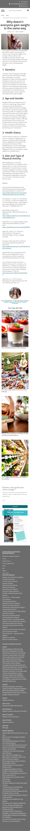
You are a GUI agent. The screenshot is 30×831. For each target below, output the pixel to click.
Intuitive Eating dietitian (9, 609)
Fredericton (10, 711)
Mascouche (15, 657)
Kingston (11, 689)
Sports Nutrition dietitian (10, 631)
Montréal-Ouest (13, 661)
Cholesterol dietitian (8, 579)
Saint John (24, 711)
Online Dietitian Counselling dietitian (13, 619)
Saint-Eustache (14, 669)
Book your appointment (15, 10)
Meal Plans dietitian (8, 613)
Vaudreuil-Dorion (16, 679)
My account (24, 6)
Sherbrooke (13, 677)
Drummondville (20, 653)
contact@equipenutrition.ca (19, 4)
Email (3, 500)
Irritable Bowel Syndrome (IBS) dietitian (14, 611)
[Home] (2, 10)
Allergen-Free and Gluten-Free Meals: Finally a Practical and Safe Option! (15, 434)
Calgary (4, 700)
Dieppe (4, 711)
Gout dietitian (6, 599)
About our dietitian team (8, 563)
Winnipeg (5, 728)
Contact (4, 558)
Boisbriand (11, 649)
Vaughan (5, 695)
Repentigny (5, 665)
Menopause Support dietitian (11, 615)
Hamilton (5, 689)
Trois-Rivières (6, 679)
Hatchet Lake (18, 706)
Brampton (5, 687)
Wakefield (5, 681)
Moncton (17, 711)
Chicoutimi (20, 651)
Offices (4, 566)
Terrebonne (21, 677)
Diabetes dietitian (7, 583)
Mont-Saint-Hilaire (16, 659)
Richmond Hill (11, 693)
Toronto (18, 693)
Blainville (5, 649)
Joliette (15, 655)
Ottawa (4, 693)
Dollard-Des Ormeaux (9, 653)
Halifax (12, 706)
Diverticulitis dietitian (8, 587)
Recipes (4, 570)
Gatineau (5, 655)
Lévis (23, 655)
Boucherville (19, 649)
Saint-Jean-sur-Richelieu (16, 671)
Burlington (12, 687)
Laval (19, 655)
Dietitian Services (6, 561)
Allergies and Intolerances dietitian (12, 577)
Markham (17, 689)
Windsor (16, 695)
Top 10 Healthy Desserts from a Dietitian (14, 348)
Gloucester (19, 687)
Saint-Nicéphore (13, 673)
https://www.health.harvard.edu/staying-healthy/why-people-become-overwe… (14, 193)
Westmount (12, 681)
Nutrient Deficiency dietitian (10, 617)
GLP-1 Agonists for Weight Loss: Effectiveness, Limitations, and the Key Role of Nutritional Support (13, 757)
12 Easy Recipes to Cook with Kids (12, 787)
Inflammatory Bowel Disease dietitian (13, 607)
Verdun (24, 679)
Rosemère (19, 665)
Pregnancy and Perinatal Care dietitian (14, 629)
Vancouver (15, 717)
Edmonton (10, 700)
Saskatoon (10, 722)
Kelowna (5, 717)
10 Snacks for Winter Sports (10, 789)
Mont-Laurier (6, 659)
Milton (4, 690)
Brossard (5, 651)
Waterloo (11, 695)
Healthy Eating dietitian (9, 601)
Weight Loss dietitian (8, 637)
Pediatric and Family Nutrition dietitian (14, 621)
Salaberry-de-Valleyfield (16, 675)
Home (2, 15)
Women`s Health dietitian (10, 639)
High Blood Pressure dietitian (11, 603)
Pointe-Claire (6, 663)
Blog (7, 15)
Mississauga (10, 690)
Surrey (10, 717)
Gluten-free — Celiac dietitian (11, 597)
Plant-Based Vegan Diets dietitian (12, 623)
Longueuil (9, 657)
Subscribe (15, 506)
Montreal (5, 661)
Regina (4, 722)
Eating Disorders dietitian (10, 589)
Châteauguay (12, 651)
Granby (10, 655)
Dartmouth (5, 706)
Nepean (16, 690)
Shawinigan (5, 677)
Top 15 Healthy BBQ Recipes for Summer (14, 745)
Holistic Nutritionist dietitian (10, 605)
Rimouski (12, 665)
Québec (18, 663)
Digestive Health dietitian (10, 585)
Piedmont (21, 661)
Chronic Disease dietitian (9, 581)
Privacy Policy (5, 573)
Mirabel (22, 657)
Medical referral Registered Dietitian (10, 556)
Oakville (22, 690)
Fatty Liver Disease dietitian (10, 591)
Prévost (13, 663)
